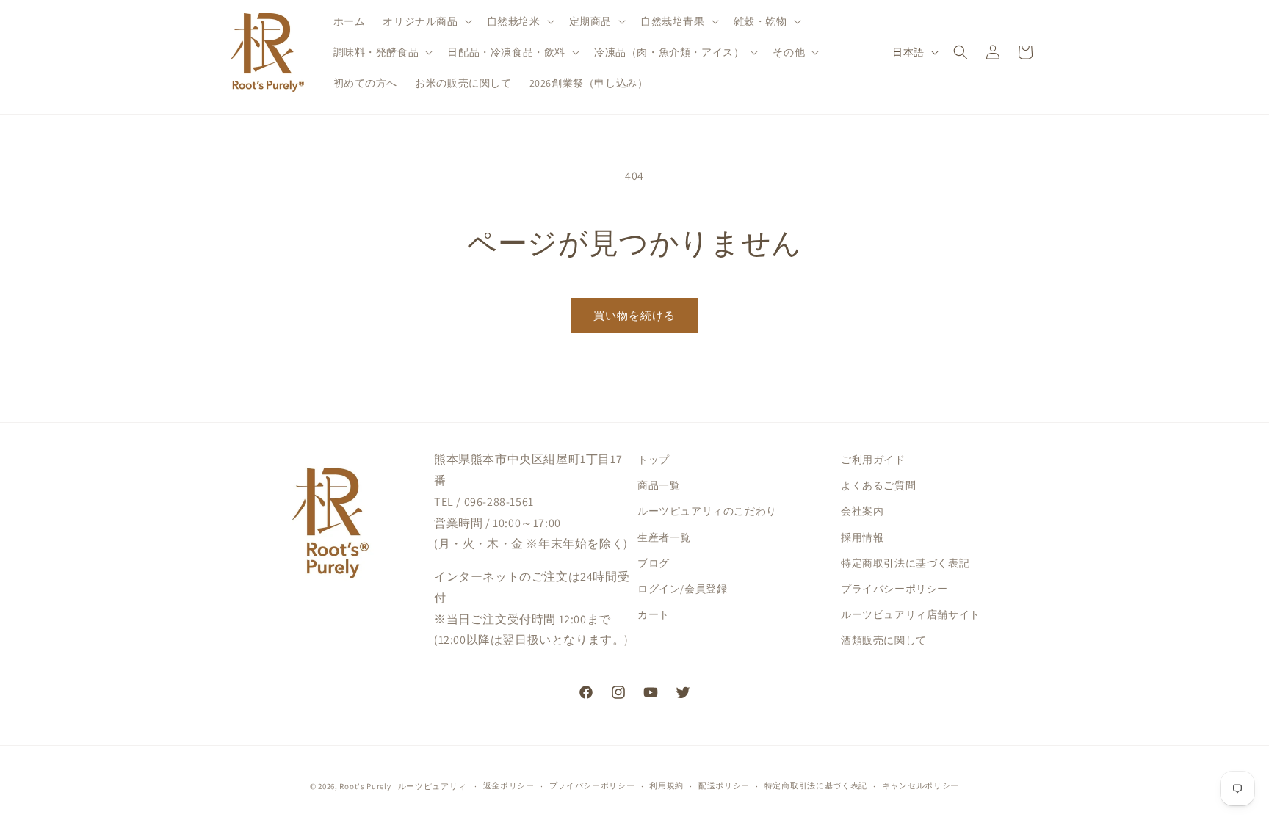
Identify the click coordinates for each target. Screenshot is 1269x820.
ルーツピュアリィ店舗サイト (910, 614)
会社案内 (862, 511)
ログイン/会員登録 (682, 588)
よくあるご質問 (878, 485)
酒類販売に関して (884, 640)
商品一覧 (658, 485)
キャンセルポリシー (920, 785)
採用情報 (862, 537)
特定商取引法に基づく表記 (905, 563)
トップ (653, 459)
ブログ (653, 563)
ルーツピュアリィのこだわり (707, 511)
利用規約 (666, 785)
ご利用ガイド (873, 459)
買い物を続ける (634, 315)
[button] (425, 21)
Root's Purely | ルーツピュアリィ (402, 786)
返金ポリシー (509, 785)
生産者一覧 (664, 537)
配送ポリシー (724, 785)
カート (653, 614)
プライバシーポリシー (894, 588)
